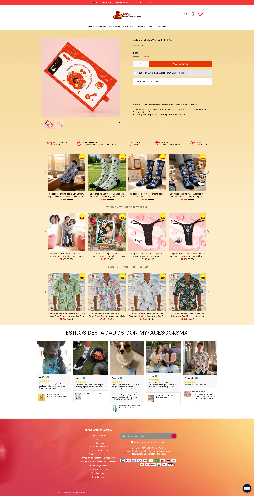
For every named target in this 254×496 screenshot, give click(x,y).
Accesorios (160, 26)
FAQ (98, 439)
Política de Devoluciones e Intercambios (98, 461)
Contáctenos (98, 443)
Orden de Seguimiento (98, 465)
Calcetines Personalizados (121, 26)
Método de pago (98, 473)
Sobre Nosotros (98, 435)
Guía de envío (98, 477)
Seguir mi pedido (150, 2)
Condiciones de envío (98, 450)
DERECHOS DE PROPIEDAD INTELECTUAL (98, 458)
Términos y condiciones (98, 454)
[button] (47, 77)
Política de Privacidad (98, 446)
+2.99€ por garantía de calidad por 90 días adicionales (162, 73)
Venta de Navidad (97, 26)
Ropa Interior (145, 26)
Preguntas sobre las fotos (98, 469)
